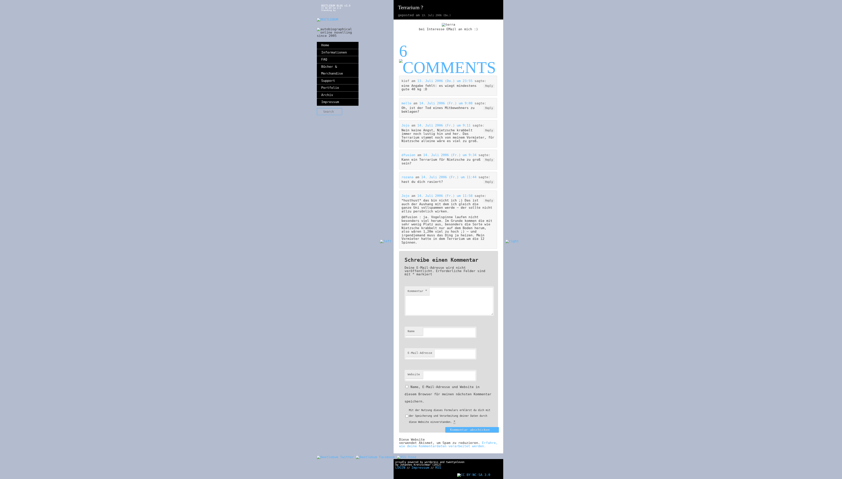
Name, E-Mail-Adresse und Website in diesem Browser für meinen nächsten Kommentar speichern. (448, 394)
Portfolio (330, 88)
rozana (407, 177)
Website (414, 374)
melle (406, 103)
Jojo (405, 125)
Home (325, 45)
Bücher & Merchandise (332, 70)
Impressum (330, 102)
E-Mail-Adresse (420, 352)
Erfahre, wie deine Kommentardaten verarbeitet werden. (448, 444)
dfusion (408, 155)
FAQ (324, 59)
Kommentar (417, 291)
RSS (438, 468)
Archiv (327, 95)
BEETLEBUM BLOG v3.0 (335, 5)
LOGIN (400, 468)
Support (328, 81)
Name (411, 331)
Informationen (334, 52)
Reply (489, 85)
